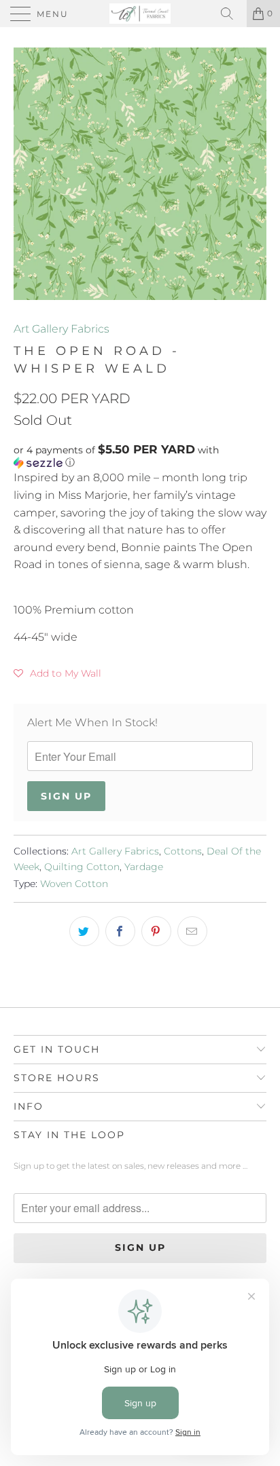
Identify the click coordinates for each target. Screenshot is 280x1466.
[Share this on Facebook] (120, 931)
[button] (140, 456)
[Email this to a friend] (192, 931)
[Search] (232, 13)
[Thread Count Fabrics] (140, 13)
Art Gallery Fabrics (61, 328)
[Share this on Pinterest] (156, 931)
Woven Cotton (74, 884)
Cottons (183, 851)
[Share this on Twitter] (84, 931)
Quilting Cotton (82, 867)
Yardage (143, 867)
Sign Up (66, 796)
